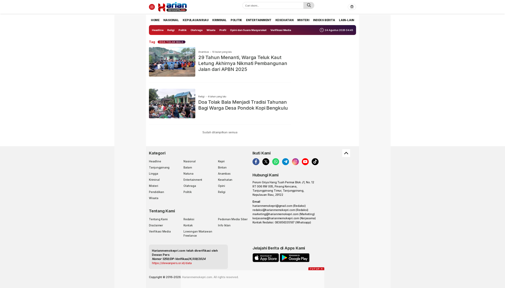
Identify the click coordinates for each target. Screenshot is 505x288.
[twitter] (265, 161)
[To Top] (346, 153)
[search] (308, 5)
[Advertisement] (132, 74)
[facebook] (255, 161)
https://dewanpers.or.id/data (172, 263)
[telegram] (285, 161)
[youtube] (305, 161)
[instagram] (295, 161)
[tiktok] (315, 161)
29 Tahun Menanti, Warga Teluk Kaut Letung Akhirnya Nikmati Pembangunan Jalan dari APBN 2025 (242, 63)
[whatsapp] (275, 161)
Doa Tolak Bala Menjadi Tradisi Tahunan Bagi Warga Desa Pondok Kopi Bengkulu (243, 105)
